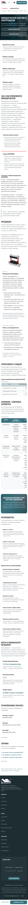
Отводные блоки (5, 847)
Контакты (3, 797)
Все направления (5, 850)
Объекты (3, 808)
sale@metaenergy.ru (9, 867)
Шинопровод (16, 770)
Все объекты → (4, 737)
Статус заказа (4, 824)
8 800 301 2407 (6, 859)
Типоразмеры (15, 11)
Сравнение (21, 11)
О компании (4, 801)
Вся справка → (4, 761)
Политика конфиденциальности (11, 896)
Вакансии (3, 831)
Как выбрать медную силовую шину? (12, 757)
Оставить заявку (22, 2)
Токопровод (4, 843)
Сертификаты (4, 805)
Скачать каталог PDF (13, 29)
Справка (3, 820)
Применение (3, 11)
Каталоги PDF (4, 816)
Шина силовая (13, 769)
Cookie (22, 896)
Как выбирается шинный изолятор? (12, 755)
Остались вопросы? (14, 878)
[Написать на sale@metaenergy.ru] (14, 2)
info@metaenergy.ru (19, 867)
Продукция (9, 11)
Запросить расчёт (14, 34)
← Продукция (4, 8)
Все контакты (20, 871)
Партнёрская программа (6, 827)
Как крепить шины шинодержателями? (13, 752)
